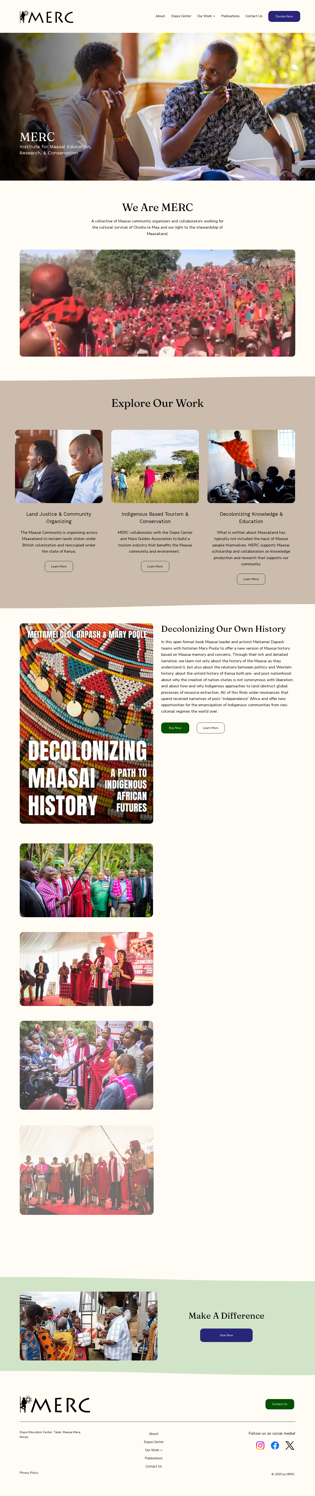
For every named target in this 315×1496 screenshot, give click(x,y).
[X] (289, 1445)
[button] (288, 351)
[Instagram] (260, 1445)
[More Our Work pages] (214, 16)
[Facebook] (275, 1445)
